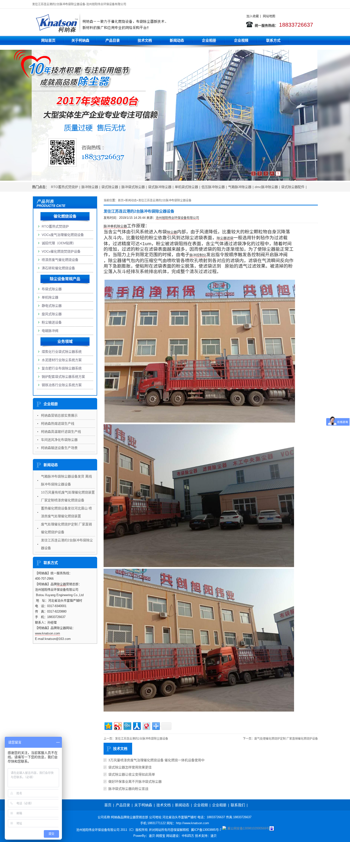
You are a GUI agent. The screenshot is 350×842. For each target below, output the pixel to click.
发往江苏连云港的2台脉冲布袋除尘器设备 (164, 200)
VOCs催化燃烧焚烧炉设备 (61, 251)
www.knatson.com (47, 633)
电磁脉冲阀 (50, 331)
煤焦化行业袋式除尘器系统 (62, 352)
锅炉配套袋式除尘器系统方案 (63, 377)
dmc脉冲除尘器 (266, 187)
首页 (121, 200)
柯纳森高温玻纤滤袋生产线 (61, 431)
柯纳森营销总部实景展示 (59, 415)
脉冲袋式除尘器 (133, 187)
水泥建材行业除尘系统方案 (62, 360)
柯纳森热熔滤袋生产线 (57, 423)
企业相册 (209, 40)
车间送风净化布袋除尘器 (59, 440)
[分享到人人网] (136, 725)
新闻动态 (177, 40)
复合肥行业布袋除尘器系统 (62, 368)
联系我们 (238, 805)
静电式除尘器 (52, 306)
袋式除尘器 (109, 187)
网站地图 (269, 16)
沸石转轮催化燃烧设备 (58, 268)
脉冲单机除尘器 (115, 226)
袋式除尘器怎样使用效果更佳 (130, 767)
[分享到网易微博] (146, 725)
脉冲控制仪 (198, 255)
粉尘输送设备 (52, 322)
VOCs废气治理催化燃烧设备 (63, 235)
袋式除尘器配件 (293, 187)
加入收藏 (252, 16)
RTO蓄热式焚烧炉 (64, 187)
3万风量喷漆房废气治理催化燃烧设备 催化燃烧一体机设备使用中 (156, 760)
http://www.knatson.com (192, 823)
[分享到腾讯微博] (127, 725)
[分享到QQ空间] (108, 725)
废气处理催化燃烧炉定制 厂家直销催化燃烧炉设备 (286, 738)
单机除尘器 (50, 297)
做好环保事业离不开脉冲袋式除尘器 (135, 781)
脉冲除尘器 (89, 187)
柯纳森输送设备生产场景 (59, 448)
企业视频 (241, 40)
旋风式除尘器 (52, 314)
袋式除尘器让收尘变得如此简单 (131, 774)
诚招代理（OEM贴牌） (59, 243)
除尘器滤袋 (225, 238)
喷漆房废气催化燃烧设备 (60, 260)
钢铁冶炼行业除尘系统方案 (62, 385)
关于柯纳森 (80, 40)
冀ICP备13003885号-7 (205, 830)
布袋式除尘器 (52, 289)
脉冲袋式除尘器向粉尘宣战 (128, 789)
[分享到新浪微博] (117, 725)
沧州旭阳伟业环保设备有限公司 (177, 217)
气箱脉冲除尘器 (239, 187)
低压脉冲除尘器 (213, 187)
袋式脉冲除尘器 (159, 187)
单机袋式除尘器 (186, 187)
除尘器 (172, 232)
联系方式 (273, 40)
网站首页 (48, 40)
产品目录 (112, 40)
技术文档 (145, 40)
